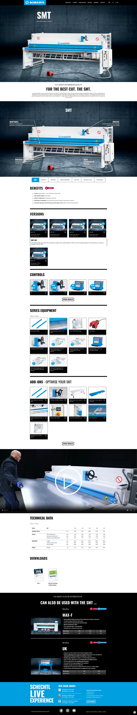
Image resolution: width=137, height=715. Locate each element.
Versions (53, 179)
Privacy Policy (93, 711)
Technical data (87, 179)
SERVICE (90, 2)
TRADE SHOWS (82, 2)
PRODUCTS (68, 2)
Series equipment (65, 179)
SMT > (38, 583)
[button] (134, 712)
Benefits (43, 179)
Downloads (99, 179)
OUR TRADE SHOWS (66, 686)
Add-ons (76, 179)
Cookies (100, 711)
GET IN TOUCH (91, 701)
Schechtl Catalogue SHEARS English (53, 584)
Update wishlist (68, 299)
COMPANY (96, 2)
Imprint (87, 711)
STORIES (75, 2)
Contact (102, 2)
